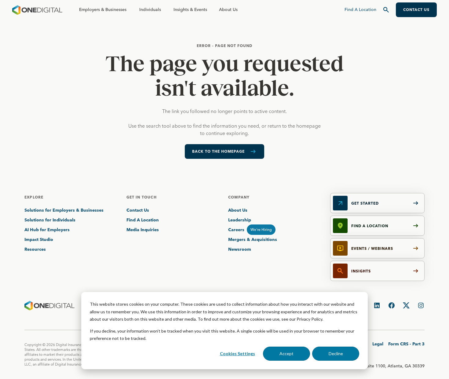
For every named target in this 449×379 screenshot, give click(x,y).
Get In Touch (141, 197)
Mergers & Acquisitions (252, 239)
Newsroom (239, 249)
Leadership (239, 220)
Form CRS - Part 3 (406, 344)
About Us (228, 9)
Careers (236, 229)
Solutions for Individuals (49, 220)
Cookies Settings (237, 353)
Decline (336, 353)
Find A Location (142, 220)
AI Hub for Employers (47, 229)
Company (239, 197)
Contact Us (137, 210)
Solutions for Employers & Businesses (64, 210)
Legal (377, 344)
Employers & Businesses (102, 9)
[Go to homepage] (37, 10)
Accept (286, 353)
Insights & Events (190, 9)
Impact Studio (38, 239)
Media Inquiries (142, 229)
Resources (35, 249)
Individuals (150, 9)
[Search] (386, 9)
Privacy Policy (309, 319)
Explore (33, 197)
